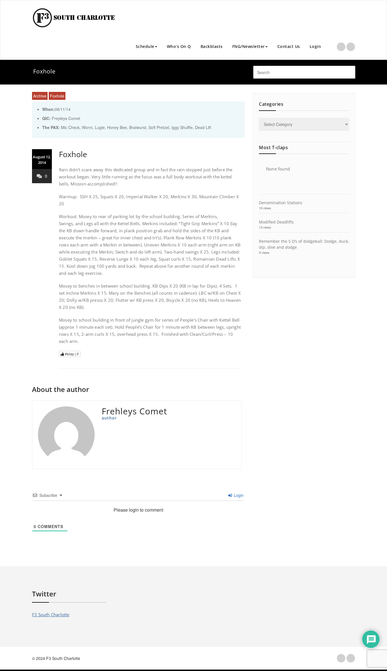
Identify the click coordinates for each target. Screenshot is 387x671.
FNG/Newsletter (248, 46)
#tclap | (71, 353)
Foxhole (57, 96)
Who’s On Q (179, 46)
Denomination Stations (280, 202)
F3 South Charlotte (50, 614)
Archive (39, 96)
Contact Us (288, 46)
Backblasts (212, 46)
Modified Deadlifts (276, 222)
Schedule (145, 46)
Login (315, 46)
